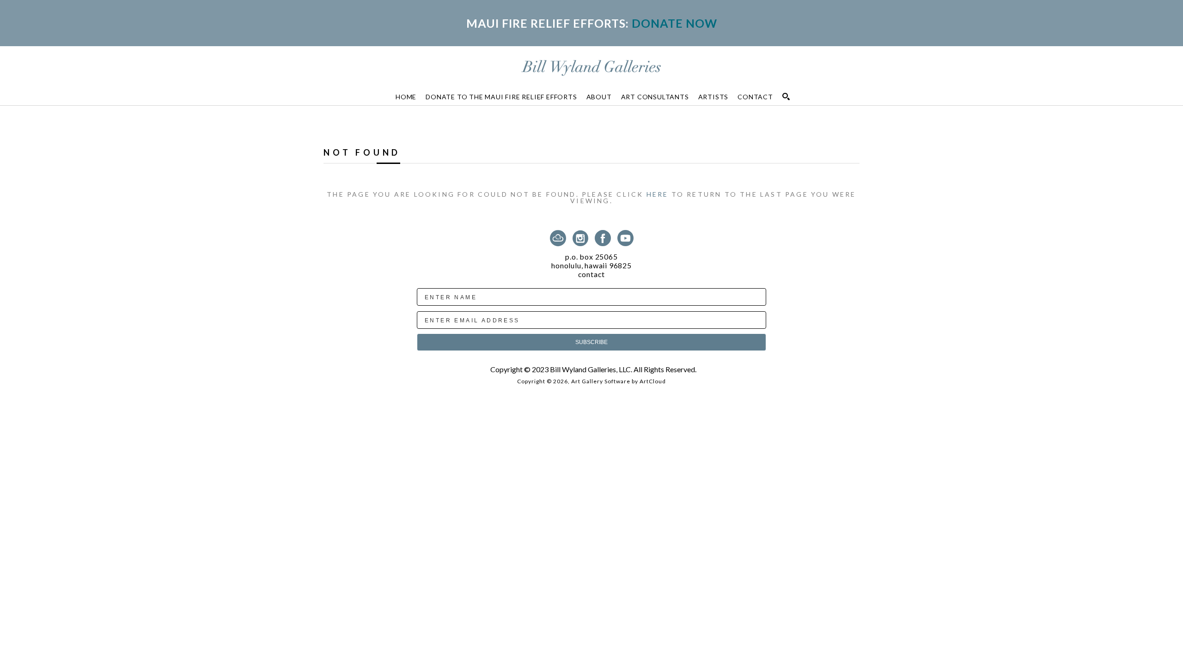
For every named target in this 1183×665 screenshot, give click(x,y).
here (657, 194)
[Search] (786, 96)
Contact (591, 274)
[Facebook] (604, 238)
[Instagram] (582, 238)
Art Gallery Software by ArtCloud (618, 381)
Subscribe (591, 342)
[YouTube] (625, 238)
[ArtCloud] (559, 238)
